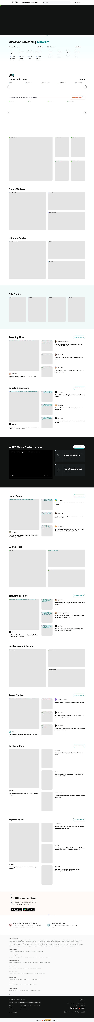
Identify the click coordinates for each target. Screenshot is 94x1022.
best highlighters (43, 943)
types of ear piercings (19, 943)
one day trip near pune (23, 979)
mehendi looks (56, 945)
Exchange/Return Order (25, 1005)
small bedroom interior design (29, 940)
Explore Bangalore (14, 955)
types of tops (37, 945)
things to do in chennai (14, 973)
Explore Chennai (13, 971)
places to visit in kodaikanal (44, 957)
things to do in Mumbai (14, 951)
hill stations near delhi (23, 968)
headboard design (55, 941)
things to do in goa (13, 984)
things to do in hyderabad (15, 962)
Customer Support (24, 1009)
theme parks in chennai (39, 973)
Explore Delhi (12, 966)
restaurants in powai (26, 951)
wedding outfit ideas (72, 944)
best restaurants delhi (36, 968)
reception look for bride (31, 943)
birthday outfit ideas (47, 945)
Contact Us (11, 1009)
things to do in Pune (35, 979)
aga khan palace (13, 979)
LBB (9, 994)
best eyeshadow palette (43, 944)
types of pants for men (30, 941)
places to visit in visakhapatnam (30, 962)
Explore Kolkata (13, 988)
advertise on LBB (13, 1012)
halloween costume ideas (44, 941)
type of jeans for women (67, 940)
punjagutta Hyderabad (44, 962)
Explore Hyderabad (14, 960)
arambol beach (23, 984)
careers (10, 1007)
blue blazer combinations (44, 940)
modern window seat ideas (68, 945)
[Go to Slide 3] (47, 35)
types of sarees (55, 940)
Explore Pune (12, 977)
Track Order (22, 1007)
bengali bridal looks (19, 944)
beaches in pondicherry (27, 973)
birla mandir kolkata (13, 990)
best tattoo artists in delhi (54, 943)
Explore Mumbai (13, 949)
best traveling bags (28, 945)
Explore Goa (12, 982)
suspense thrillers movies (15, 940)
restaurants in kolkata (36, 990)
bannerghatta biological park (29, 957)
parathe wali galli (13, 968)
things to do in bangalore (15, 957)
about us (11, 1005)
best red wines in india (30, 944)
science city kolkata (24, 990)
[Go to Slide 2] (46, 35)
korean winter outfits (67, 943)
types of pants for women (68, 941)
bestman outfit (18, 945)
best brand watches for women (57, 944)
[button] (77, 2)
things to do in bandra (37, 951)
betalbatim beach (32, 984)
